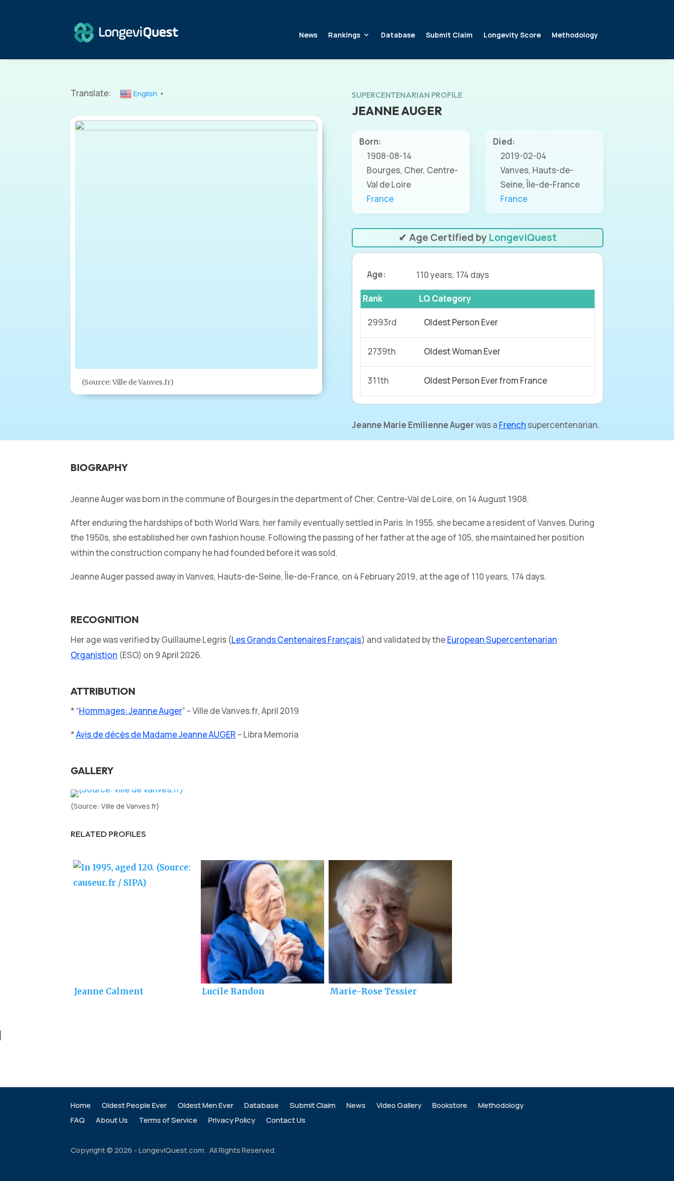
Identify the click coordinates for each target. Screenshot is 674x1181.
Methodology (575, 34)
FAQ (78, 1121)
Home (81, 1106)
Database (398, 34)
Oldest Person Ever (461, 322)
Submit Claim (449, 34)
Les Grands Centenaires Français (296, 639)
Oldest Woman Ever (462, 351)
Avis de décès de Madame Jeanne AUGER (156, 734)
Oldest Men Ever (205, 1106)
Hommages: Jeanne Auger (130, 710)
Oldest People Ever (134, 1106)
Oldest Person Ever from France (485, 380)
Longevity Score (512, 34)
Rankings (344, 34)
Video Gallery (398, 1106)
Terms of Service (168, 1121)
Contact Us (285, 1121)
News (308, 34)
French (512, 425)
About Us (112, 1121)
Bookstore (449, 1106)
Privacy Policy (231, 1121)
